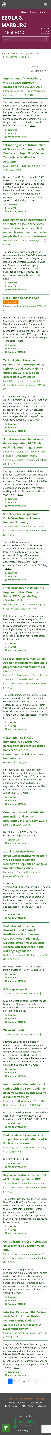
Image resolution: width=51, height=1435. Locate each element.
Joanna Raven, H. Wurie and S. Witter (22, 1100)
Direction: (34, 66)
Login (25, 12)
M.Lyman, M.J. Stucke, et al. (29, 955)
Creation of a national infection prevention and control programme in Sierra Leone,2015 (25, 816)
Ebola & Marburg (10, 53)
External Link (13, 839)
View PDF (11, 133)
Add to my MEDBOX (16, 136)
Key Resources (30, 53)
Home (12, 1402)
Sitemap (42, 1405)
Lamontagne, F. (11, 1147)
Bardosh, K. (9, 451)
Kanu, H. (7, 824)
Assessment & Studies (17, 56)
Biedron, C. (8, 955)
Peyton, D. (8, 675)
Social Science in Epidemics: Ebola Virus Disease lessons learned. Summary (21, 518)
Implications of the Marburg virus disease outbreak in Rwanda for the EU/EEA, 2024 (22, 83)
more (32, 125)
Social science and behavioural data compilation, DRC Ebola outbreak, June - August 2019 (23, 443)
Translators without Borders (17, 993)
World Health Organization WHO (20, 240)
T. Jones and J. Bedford (27, 451)
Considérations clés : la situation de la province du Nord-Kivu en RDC (25, 1246)
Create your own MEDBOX (19, 1398)
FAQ (23, 1405)
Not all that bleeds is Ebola (21, 298)
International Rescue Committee (19, 306)
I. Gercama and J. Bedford (28, 675)
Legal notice (11, 1405)
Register (33, 12)
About (31, 1405)
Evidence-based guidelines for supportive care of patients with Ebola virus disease (25, 1139)
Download (12, 130)
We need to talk (13, 1030)
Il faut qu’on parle (15, 989)
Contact (22, 1402)
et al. (15, 824)
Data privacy (36, 1402)
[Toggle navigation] (45, 4)
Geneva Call (9, 762)
